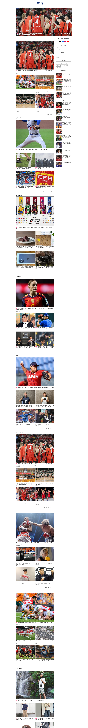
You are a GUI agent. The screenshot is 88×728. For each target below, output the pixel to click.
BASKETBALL (65, 65)
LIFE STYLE (19, 668)
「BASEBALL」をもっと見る (47, 428)
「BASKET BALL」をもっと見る (47, 507)
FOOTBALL (18, 276)
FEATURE (18, 39)
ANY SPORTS (19, 591)
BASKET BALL (19, 432)
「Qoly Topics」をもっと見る (47, 191)
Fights (17, 511)
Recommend (19, 195)
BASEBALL (18, 355)
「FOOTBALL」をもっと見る (47, 351)
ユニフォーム (59, 63)
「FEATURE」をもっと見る (47, 114)
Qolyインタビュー (67, 63)
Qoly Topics (19, 117)
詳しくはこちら (58, 49)
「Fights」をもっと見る (48, 587)
